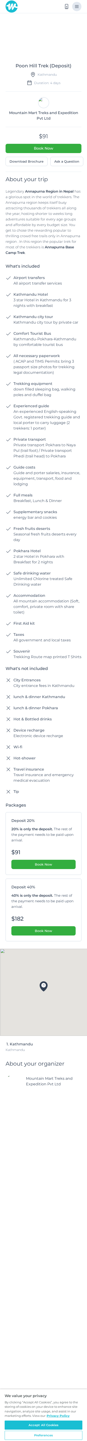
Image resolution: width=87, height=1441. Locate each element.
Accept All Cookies (43, 1425)
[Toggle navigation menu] (76, 6)
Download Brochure (27, 161)
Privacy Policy (58, 1416)
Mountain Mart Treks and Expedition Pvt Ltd (49, 1081)
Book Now (43, 148)
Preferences (43, 1435)
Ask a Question (66, 161)
